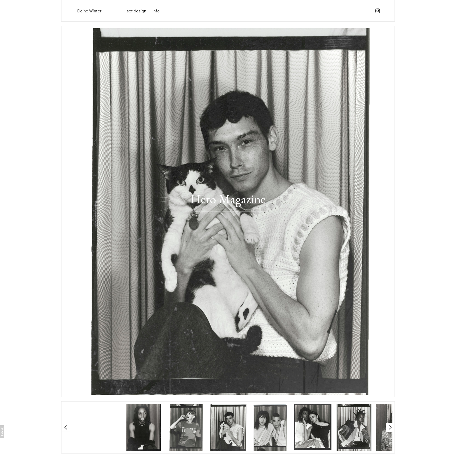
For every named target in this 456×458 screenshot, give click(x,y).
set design (136, 10)
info (156, 10)
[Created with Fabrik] (2, 431)
